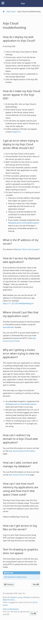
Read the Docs (9, 600)
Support (15, 132)
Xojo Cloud (11, 11)
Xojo (23, 3)
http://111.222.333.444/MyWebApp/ (17, 303)
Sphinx (14, 597)
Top (32, 613)
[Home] (4, 11)
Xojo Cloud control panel (28, 249)
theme (26, 597)
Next (35, 584)
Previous (10, 584)
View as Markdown (11, 609)
